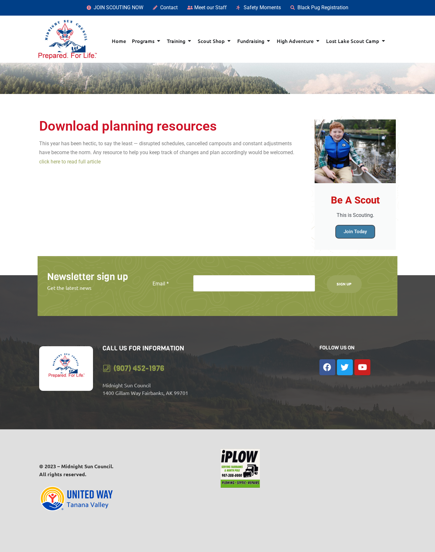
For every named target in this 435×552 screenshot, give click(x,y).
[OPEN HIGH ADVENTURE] (317, 41)
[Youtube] (362, 367)
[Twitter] (345, 367)
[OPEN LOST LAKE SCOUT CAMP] (383, 41)
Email (161, 284)
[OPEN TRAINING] (189, 41)
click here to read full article (70, 162)
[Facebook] (327, 367)
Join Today (355, 231)
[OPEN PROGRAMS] (158, 41)
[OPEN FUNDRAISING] (268, 41)
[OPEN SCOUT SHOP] (229, 41)
